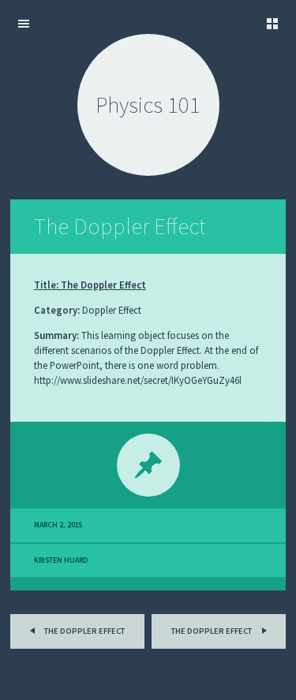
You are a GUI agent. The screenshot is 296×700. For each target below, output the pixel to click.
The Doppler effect (84, 631)
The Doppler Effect (120, 226)
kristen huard (61, 560)
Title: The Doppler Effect (90, 284)
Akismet (107, 689)
